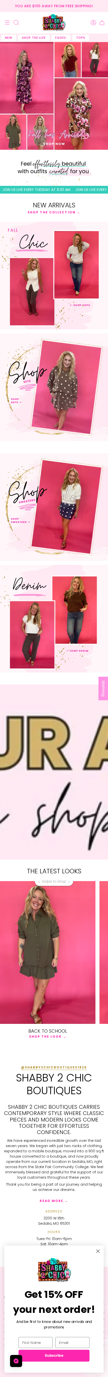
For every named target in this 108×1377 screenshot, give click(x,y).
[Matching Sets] (54, 387)
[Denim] (54, 618)
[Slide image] (54, 96)
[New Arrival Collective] (54, 507)
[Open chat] (16, 1361)
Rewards (103, 688)
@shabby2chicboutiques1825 (54, 1067)
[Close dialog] (98, 1251)
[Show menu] (7, 22)
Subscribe (54, 1355)
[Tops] (54, 275)
